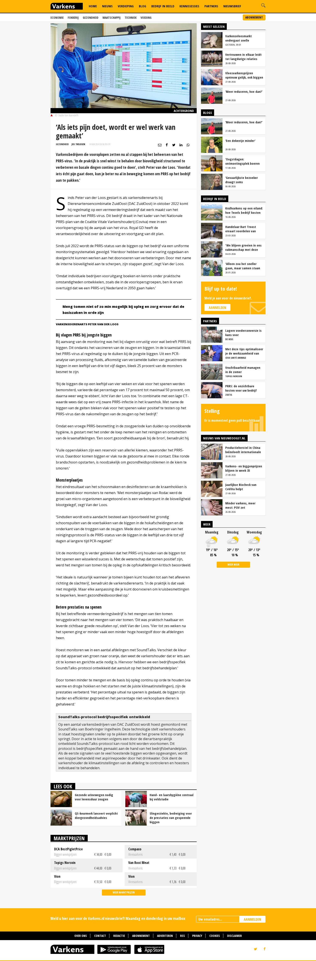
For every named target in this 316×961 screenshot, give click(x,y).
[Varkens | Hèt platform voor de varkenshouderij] (67, 7)
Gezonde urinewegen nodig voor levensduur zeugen (94, 797)
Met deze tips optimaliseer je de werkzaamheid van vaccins (244, 351)
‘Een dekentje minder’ (240, 140)
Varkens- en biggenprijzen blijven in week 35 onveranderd (243, 468)
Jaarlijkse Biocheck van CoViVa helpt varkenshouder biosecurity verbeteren (243, 486)
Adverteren (165, 936)
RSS (182, 936)
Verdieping (126, 6)
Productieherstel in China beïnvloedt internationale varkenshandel (243, 449)
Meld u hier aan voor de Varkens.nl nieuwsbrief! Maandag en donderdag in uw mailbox (118, 918)
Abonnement (254, 17)
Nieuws (107, 6)
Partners (211, 6)
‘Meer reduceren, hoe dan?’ (243, 91)
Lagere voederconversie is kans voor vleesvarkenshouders (243, 332)
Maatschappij (112, 18)
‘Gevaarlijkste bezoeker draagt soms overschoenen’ (241, 179)
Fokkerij (73, 18)
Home (93, 6)
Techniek (131, 18)
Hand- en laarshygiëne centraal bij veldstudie (171, 797)
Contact (100, 936)
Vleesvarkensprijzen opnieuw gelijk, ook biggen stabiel (244, 75)
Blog (142, 6)
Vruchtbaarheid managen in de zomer (242, 369)
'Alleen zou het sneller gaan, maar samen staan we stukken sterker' (242, 266)
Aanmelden (217, 307)
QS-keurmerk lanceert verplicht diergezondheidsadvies (96, 815)
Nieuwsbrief (232, 6)
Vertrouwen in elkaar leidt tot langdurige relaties (243, 56)
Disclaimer (234, 936)
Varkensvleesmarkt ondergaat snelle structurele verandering (241, 38)
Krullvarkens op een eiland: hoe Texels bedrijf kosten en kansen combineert (244, 210)
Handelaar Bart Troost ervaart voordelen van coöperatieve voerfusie (241, 229)
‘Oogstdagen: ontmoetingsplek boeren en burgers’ (242, 161)
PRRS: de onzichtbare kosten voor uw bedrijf (241, 388)
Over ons (80, 936)
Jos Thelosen (78, 144)
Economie (57, 18)
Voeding (146, 18)
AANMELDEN (252, 919)
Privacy (197, 936)
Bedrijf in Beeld (162, 6)
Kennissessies (189, 6)
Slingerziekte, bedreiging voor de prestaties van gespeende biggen (171, 817)
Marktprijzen (69, 838)
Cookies (214, 936)
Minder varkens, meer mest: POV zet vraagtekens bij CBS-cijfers (244, 505)
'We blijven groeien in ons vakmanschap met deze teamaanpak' (243, 247)
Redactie (119, 936)
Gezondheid (90, 18)
